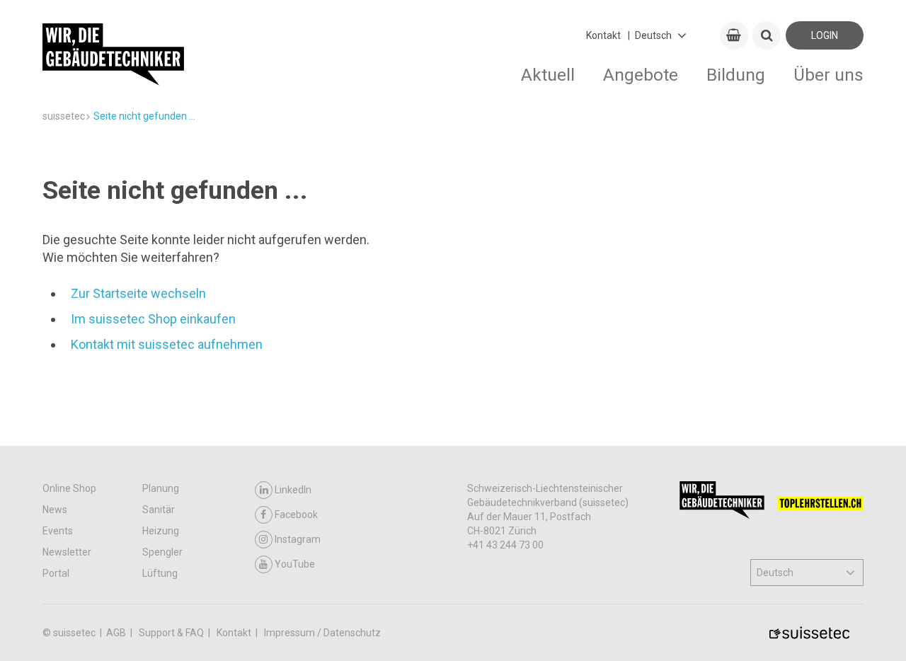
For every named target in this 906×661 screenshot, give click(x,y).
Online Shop (69, 488)
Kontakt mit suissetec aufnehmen (167, 344)
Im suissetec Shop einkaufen (153, 318)
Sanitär (158, 509)
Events (57, 530)
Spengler (162, 552)
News (54, 509)
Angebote (640, 74)
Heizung (160, 530)
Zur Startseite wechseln (138, 293)
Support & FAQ (172, 632)
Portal (55, 573)
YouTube (295, 564)
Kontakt (603, 35)
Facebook (296, 514)
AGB (117, 632)
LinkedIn (293, 489)
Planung (160, 488)
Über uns (828, 74)
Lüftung (160, 573)
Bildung (735, 74)
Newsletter (66, 552)
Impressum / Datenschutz (322, 632)
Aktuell (548, 74)
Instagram (298, 539)
